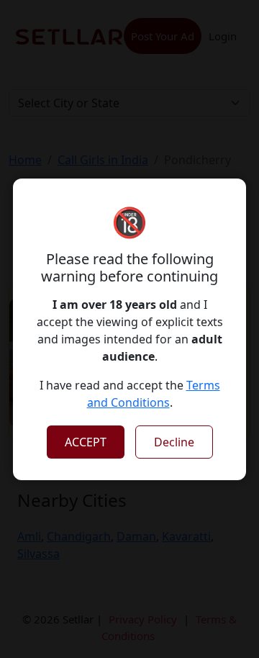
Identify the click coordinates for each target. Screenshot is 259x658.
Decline (174, 442)
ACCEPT (85, 442)
